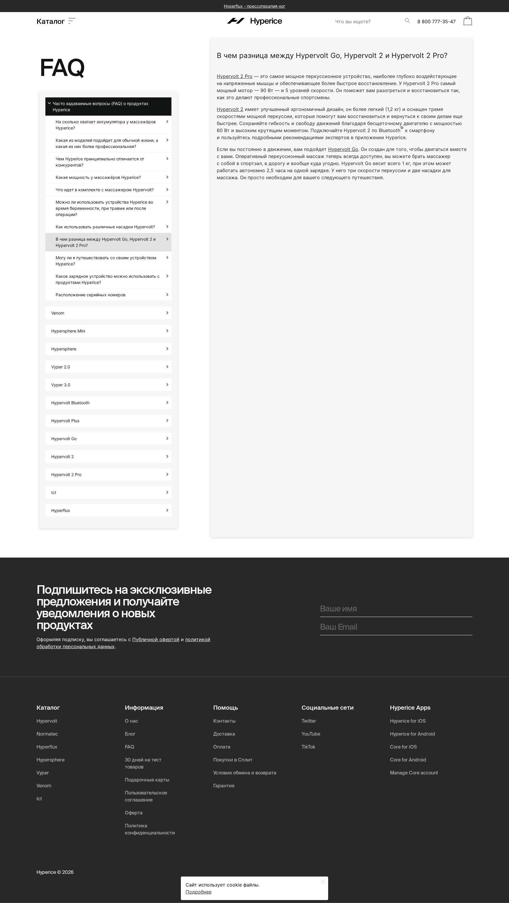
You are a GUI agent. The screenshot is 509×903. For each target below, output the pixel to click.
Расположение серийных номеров (90, 294)
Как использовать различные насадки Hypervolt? (105, 226)
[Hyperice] (254, 21)
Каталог (52, 21)
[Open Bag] (468, 21)
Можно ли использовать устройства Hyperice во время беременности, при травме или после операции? (104, 208)
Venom (57, 312)
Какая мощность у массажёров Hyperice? (98, 177)
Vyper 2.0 (60, 366)
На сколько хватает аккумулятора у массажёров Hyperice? (106, 124)
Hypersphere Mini (68, 330)
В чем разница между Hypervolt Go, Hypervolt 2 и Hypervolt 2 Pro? (106, 242)
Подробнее (198, 892)
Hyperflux (60, 510)
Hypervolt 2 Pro (66, 474)
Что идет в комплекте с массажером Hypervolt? (105, 189)
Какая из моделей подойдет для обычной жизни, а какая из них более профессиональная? (107, 143)
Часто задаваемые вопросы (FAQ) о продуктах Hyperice (100, 106)
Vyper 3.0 (60, 384)
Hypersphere (63, 348)
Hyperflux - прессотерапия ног (254, 6)
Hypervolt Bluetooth (70, 402)
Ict (53, 492)
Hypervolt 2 (62, 456)
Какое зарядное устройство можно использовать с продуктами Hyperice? (108, 279)
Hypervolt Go (64, 438)
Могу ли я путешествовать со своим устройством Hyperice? (106, 260)
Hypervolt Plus (65, 420)
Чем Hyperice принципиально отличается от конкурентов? (100, 161)
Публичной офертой (155, 639)
